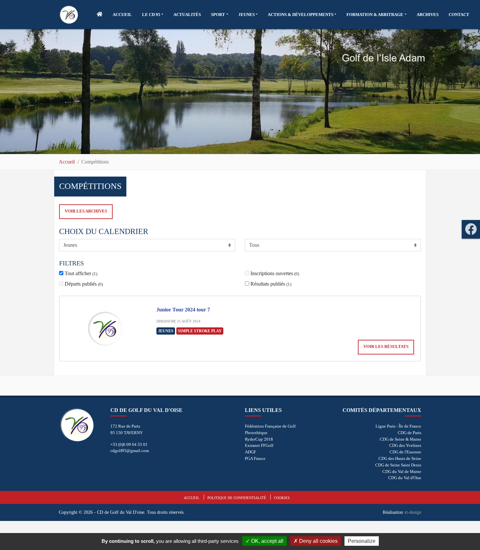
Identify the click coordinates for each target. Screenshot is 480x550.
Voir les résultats (385, 346)
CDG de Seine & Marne (400, 439)
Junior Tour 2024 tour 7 (183, 309)
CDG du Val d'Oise (404, 477)
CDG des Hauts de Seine (399, 458)
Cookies (282, 498)
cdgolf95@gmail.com (129, 450)
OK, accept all (266, 541)
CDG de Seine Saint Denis (398, 465)
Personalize (362, 541)
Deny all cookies (318, 541)
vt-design (412, 512)
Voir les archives (86, 211)
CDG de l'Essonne (405, 451)
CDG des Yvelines (405, 445)
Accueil (67, 162)
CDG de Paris (409, 432)
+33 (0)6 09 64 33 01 (129, 444)
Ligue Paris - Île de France (398, 426)
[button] (152, 15)
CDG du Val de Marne (401, 471)
